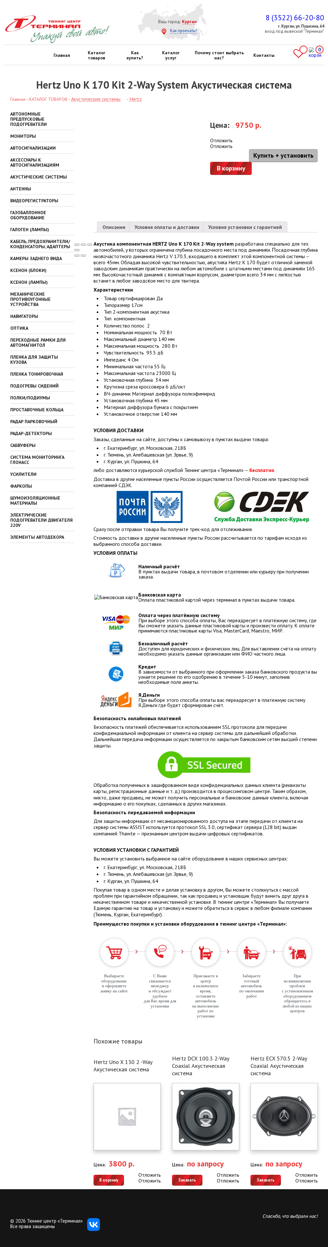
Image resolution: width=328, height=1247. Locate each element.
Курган (189, 21)
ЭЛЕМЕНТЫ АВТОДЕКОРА (37, 537)
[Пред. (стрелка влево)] (76, 256)
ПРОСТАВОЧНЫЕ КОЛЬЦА (36, 410)
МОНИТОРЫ (23, 136)
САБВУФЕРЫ (23, 445)
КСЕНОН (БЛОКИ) (28, 270)
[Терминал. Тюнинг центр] (57, 42)
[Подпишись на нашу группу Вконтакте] (93, 1229)
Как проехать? (183, 30)
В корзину (231, 168)
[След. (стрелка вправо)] (83, 256)
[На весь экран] (89, 245)
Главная (61, 55)
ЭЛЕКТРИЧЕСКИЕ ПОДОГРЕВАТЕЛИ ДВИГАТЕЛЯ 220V (41, 520)
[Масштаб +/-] (76, 250)
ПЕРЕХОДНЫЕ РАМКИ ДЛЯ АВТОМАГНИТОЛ (38, 342)
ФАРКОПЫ (21, 486)
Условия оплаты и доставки (167, 227)
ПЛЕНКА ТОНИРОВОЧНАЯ (36, 374)
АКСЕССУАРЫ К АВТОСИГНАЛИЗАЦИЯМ (34, 162)
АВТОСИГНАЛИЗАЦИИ (33, 148)
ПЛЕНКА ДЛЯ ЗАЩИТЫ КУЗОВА (34, 359)
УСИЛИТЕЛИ (23, 474)
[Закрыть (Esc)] (76, 245)
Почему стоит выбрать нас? (219, 55)
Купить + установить (283, 155)
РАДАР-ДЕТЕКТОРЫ (31, 433)
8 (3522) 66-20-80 (295, 17)
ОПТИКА (19, 328)
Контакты (264, 55)
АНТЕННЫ (20, 189)
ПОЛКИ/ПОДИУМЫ (30, 398)
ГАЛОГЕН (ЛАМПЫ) (29, 229)
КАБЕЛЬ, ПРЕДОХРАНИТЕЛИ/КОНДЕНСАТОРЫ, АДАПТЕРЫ (40, 244)
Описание (114, 227)
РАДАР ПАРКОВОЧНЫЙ (33, 421)
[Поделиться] (83, 245)
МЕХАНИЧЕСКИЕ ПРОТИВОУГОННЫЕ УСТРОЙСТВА (30, 299)
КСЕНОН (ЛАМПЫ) (29, 282)
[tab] (114, 227)
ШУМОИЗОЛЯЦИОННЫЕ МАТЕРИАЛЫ (35, 500)
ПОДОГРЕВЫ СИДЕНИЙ (34, 386)
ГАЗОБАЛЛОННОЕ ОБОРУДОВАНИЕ (28, 215)
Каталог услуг (171, 55)
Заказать (187, 1180)
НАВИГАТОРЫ (24, 316)
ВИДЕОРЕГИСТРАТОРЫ (34, 201)
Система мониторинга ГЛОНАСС (37, 459)
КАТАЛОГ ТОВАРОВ (48, 99)
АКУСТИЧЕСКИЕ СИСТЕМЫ (38, 177)
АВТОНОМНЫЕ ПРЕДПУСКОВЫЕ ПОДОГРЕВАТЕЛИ (28, 119)
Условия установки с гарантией (245, 227)
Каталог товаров (96, 55)
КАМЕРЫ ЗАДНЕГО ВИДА (36, 258)
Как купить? (135, 55)
